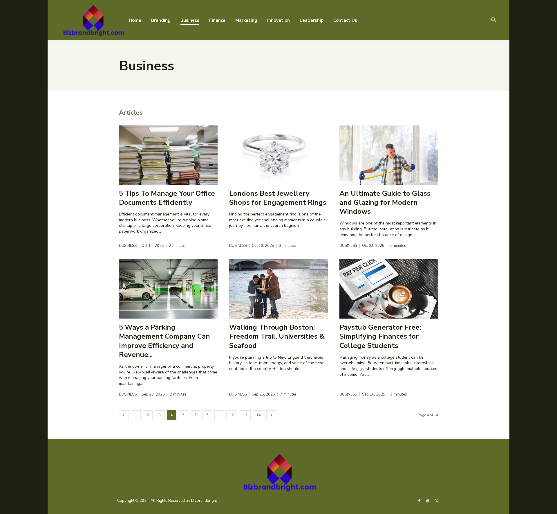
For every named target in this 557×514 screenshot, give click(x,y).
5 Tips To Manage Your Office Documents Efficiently (167, 198)
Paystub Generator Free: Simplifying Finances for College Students (380, 336)
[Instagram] (428, 501)
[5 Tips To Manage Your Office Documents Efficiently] (168, 155)
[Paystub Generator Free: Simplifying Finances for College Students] (388, 289)
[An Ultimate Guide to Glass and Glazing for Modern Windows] (388, 155)
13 (245, 415)
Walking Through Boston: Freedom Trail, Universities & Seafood (277, 336)
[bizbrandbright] (92, 20)
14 (258, 415)
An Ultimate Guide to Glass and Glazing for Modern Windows (385, 202)
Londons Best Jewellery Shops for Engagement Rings (277, 198)
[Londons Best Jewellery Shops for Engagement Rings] (278, 155)
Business (128, 246)
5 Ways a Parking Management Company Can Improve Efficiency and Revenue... (164, 341)
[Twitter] (437, 501)
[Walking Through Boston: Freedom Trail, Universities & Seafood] (278, 289)
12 (232, 415)
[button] (494, 20)
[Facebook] (419, 501)
